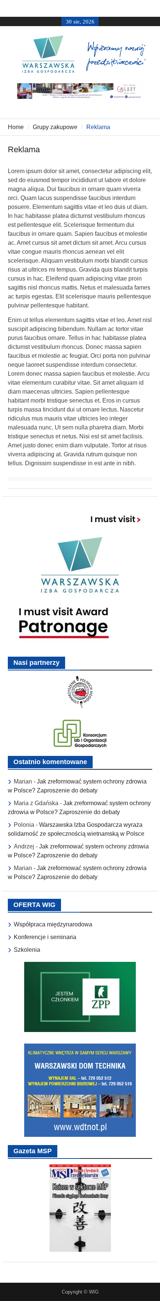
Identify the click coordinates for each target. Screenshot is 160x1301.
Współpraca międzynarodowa (53, 924)
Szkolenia (27, 950)
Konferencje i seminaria (45, 937)
